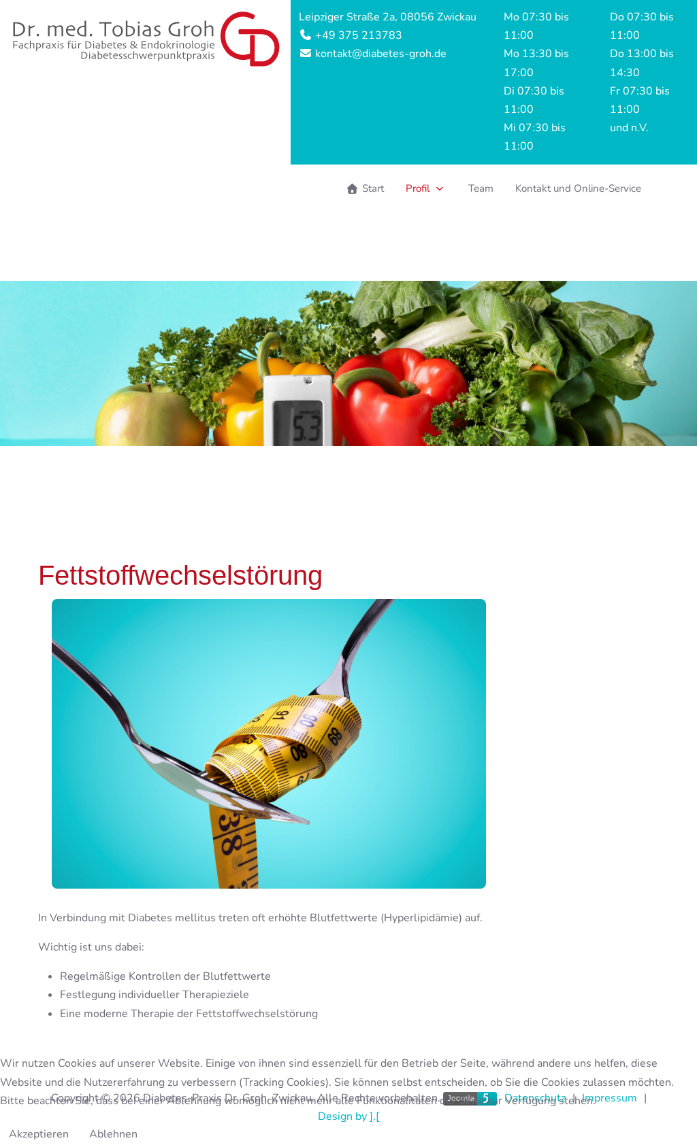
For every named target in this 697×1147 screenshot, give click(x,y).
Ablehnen (113, 1134)
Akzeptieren (39, 1134)
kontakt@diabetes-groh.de (379, 53)
